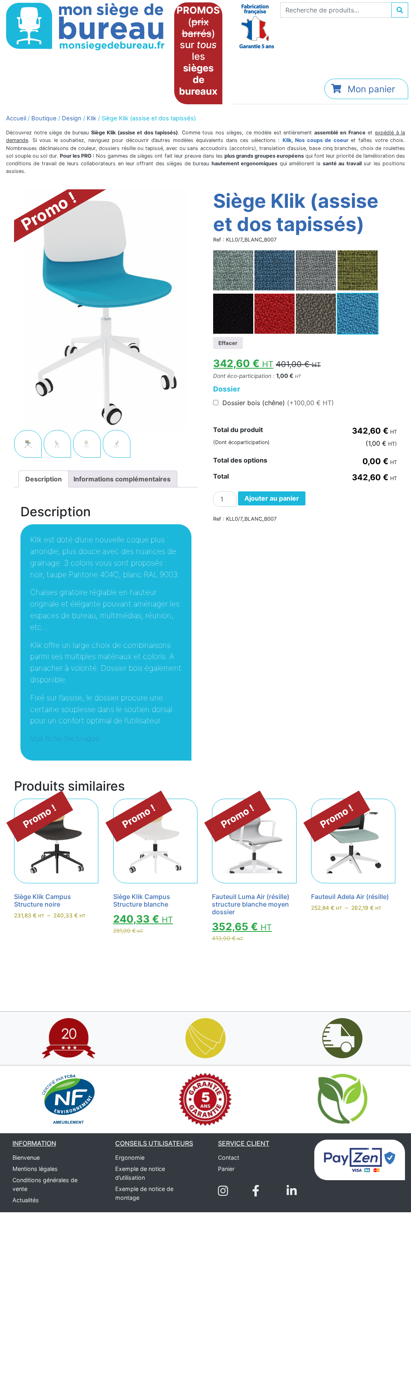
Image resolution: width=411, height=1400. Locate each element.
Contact (228, 1157)
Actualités (25, 1200)
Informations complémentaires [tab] (122, 479)
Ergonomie (129, 1157)
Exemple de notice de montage (144, 1193)
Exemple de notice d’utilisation (140, 1173)
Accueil (16, 118)
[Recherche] (399, 10)
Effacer (227, 343)
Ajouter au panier (271, 498)
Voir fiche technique (65, 738)
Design (71, 118)
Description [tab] (43, 479)
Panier (226, 1168)
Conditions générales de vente (44, 1184)
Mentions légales (35, 1168)
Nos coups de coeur (321, 140)
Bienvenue (26, 1157)
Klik (91, 118)
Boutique (44, 118)
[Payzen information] (360, 1159)
